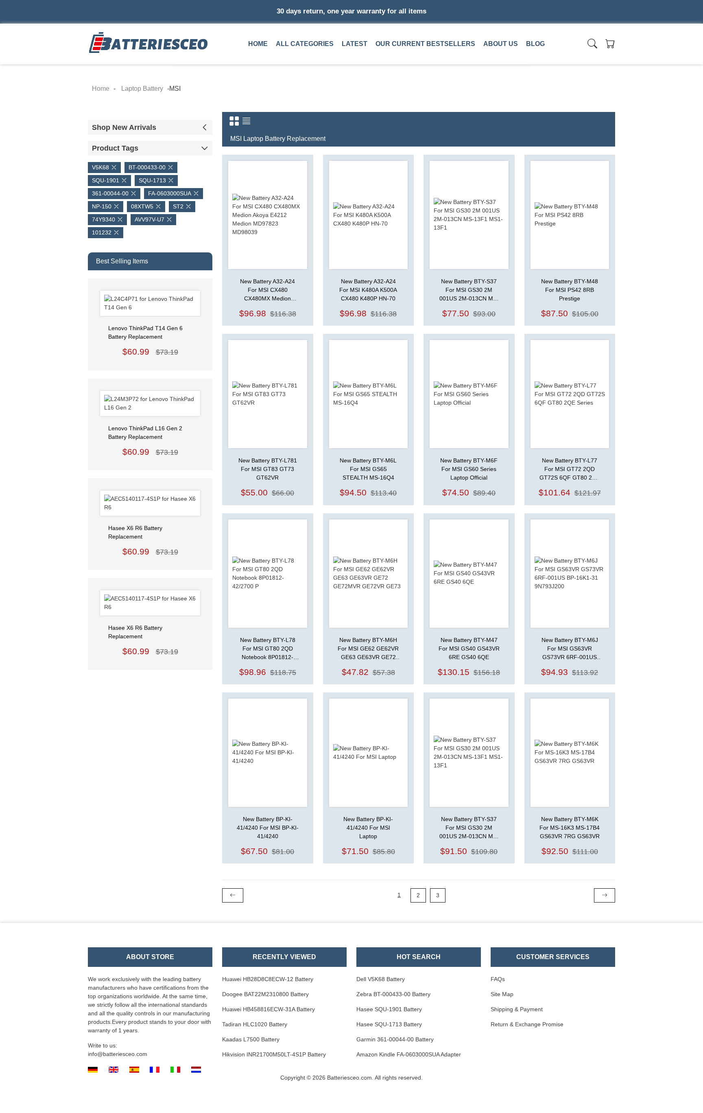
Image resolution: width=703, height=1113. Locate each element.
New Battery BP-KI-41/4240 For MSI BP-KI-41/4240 (268, 827)
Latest (354, 43)
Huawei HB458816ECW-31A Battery (268, 1009)
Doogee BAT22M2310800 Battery (265, 994)
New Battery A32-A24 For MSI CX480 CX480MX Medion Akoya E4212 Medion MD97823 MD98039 (267, 290)
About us (500, 43)
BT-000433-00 (147, 167)
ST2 (178, 206)
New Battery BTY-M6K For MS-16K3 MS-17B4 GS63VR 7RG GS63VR (569, 827)
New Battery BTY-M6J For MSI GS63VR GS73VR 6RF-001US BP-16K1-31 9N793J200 (569, 649)
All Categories (305, 43)
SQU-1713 (152, 180)
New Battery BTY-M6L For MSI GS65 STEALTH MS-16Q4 (368, 469)
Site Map (502, 994)
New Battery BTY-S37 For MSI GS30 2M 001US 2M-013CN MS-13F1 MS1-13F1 (469, 290)
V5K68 (100, 167)
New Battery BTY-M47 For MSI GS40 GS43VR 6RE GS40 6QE (469, 648)
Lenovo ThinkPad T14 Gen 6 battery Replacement (145, 332)
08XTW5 (142, 206)
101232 (101, 232)
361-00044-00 (110, 193)
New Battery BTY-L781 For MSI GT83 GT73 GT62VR (267, 469)
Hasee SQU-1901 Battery (389, 1009)
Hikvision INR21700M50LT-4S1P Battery (274, 1054)
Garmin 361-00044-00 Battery (395, 1039)
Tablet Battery (480, 62)
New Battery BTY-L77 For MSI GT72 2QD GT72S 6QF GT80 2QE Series (569, 469)
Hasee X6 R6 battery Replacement (135, 532)
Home (258, 43)
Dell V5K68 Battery (380, 979)
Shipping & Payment (517, 1009)
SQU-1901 (105, 180)
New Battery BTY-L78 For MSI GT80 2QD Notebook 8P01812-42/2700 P (267, 649)
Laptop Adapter (252, 62)
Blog (535, 43)
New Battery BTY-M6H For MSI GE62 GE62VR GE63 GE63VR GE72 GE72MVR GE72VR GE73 (368, 649)
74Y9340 (103, 219)
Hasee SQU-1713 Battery (389, 1024)
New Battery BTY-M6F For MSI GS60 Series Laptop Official (469, 469)
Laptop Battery (366, 62)
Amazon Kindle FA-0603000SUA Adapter (408, 1054)
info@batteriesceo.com (117, 1054)
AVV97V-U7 (149, 219)
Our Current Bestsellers (425, 43)
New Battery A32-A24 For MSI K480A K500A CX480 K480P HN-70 (368, 290)
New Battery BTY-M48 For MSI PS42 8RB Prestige (569, 290)
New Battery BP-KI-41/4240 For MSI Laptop (368, 827)
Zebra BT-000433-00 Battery (393, 994)
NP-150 (101, 206)
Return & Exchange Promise (527, 1024)
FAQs (498, 979)
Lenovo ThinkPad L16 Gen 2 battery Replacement (145, 432)
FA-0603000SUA (169, 193)
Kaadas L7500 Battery (250, 1039)
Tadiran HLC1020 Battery (254, 1024)
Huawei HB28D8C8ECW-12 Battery (267, 979)
